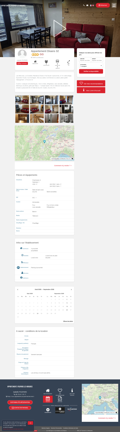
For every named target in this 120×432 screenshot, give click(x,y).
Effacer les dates (68, 321)
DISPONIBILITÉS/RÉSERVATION (20, 402)
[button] (22, 63)
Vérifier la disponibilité (91, 71)
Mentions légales (46, 428)
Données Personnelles (56, 428)
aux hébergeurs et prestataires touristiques (56, 430)
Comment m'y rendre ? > (63, 165)
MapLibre (68, 158)
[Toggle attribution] (72, 159)
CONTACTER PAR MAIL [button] (21, 408)
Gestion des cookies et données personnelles (13, 429)
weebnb (35, 430)
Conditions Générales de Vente (70, 428)
